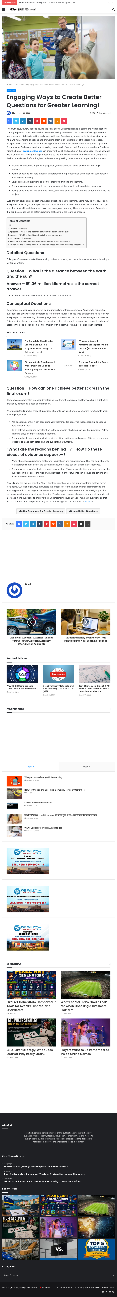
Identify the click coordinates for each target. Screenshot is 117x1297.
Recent (86, 766)
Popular (31, 766)
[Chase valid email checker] (14, 806)
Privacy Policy (84, 1287)
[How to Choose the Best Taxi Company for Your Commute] (14, 793)
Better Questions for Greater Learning (41, 511)
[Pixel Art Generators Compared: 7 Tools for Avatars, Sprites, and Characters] (31, 985)
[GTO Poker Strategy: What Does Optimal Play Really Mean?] (31, 1032)
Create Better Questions (84, 511)
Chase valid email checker (38, 802)
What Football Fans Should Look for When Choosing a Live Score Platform (84, 1006)
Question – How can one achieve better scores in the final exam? (40, 241)
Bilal (13, 113)
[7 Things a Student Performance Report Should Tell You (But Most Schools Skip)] (68, 344)
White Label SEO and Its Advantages (43, 827)
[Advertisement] (58, 554)
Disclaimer (95, 1287)
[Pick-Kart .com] (22, 9)
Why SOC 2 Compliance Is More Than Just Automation (21, 687)
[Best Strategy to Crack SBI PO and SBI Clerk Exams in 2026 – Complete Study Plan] (94, 674)
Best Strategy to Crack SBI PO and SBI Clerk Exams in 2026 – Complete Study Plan (94, 689)
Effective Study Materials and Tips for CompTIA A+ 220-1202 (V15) (58, 689)
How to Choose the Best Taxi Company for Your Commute (54, 789)
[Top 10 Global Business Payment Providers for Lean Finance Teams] (96, 1227)
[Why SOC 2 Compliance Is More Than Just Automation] (22, 674)
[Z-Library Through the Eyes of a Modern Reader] (68, 365)
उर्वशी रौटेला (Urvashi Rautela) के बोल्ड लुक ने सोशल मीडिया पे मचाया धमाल (60, 815)
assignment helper (32, 151)
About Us (61, 1287)
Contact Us (71, 1287)
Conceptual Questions (20, 238)
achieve (88, 501)
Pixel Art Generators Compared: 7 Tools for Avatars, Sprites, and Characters (52, 2)
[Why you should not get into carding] (14, 781)
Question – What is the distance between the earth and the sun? (39, 232)
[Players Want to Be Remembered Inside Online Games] (85, 1032)
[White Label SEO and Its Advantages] (14, 831)
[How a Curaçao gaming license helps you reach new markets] (20, 1205)
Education (20, 84)
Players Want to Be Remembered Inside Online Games (85, 1052)
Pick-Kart (46, 1287)
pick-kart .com (108, 1287)
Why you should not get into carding (43, 777)
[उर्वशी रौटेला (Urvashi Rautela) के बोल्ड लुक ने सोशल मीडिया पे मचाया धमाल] (14, 819)
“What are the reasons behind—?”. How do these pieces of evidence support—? (47, 245)
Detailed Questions (18, 228)
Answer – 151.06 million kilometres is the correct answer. (36, 235)
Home (11, 84)
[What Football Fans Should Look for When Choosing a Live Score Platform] (85, 985)
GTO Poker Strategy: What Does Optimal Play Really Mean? (30, 1052)
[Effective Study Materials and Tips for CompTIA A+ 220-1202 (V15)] (58, 674)
